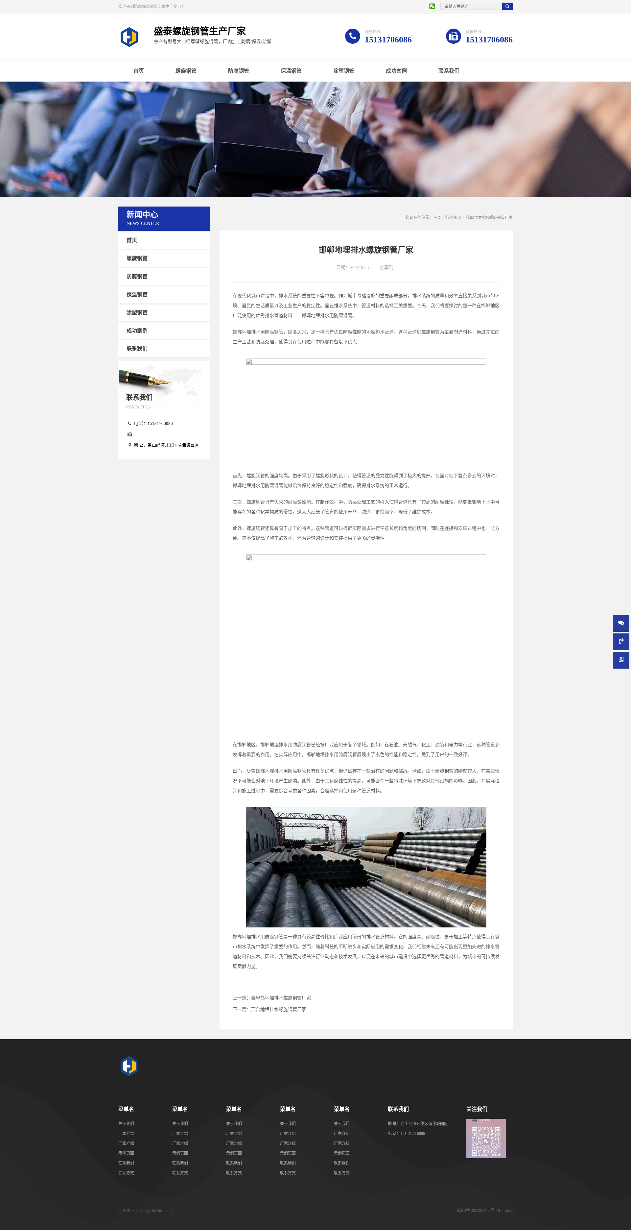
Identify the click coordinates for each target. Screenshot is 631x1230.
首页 (138, 71)
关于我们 (126, 1123)
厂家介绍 (126, 1133)
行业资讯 (453, 217)
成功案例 (396, 71)
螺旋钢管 (186, 71)
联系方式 (126, 1173)
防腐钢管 (238, 71)
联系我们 (448, 71)
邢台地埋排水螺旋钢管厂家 (278, 1009)
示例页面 (126, 1153)
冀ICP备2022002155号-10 (478, 1210)
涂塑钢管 (343, 71)
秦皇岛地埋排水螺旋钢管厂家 (281, 998)
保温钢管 (291, 71)
